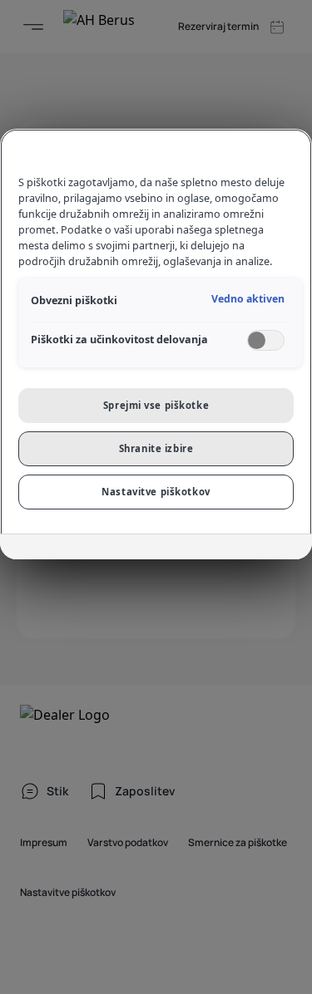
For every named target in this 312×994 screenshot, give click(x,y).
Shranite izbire (156, 448)
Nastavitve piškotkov (156, 491)
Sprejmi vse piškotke (156, 405)
